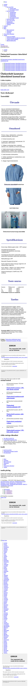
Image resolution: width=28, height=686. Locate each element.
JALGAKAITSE (11, 20)
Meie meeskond (10, 30)
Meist (5, 28)
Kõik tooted (10, 485)
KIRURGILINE (10, 23)
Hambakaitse (10, 21)
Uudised (6, 26)
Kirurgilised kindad (14, 17)
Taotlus (5, 35)
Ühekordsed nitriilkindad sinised (13, 339)
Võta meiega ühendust (9, 34)
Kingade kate (12, 483)
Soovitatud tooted (5, 481)
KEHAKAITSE (10, 19)
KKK (5, 27)
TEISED (9, 24)
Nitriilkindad (13, 13)
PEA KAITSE (10, 7)
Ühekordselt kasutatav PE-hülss (13, 340)
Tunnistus (9, 32)
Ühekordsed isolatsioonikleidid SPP (14, 406)
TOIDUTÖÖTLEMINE (12, 39)
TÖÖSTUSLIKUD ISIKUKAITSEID (16, 38)
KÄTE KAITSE (10, 11)
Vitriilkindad (12, 15)
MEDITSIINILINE (11, 40)
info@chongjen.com (10, 439)
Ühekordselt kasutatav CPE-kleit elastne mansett (15, 388)
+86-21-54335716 (9, 438)
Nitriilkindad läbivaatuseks (16, 484)
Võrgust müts (13, 8)
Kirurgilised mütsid (14, 9)
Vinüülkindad (13, 12)
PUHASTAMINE (11, 36)
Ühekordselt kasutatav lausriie (11, 451)
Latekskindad (13, 16)
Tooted (5, 5)
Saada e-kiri (3, 497)
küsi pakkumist (4, 46)
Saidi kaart (11, 481)
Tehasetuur (9, 31)
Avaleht (5, 4)
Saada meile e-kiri (5, 89)
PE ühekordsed (7, 452)
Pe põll (7, 483)
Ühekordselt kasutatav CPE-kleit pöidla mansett (15, 431)
